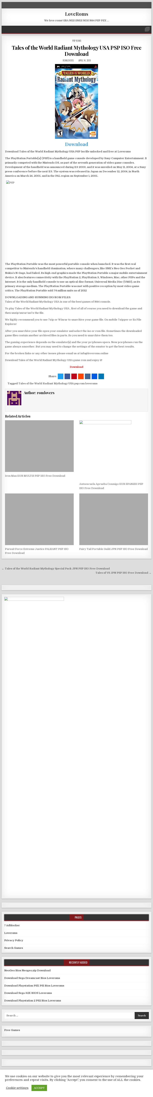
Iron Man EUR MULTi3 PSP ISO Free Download (35, 475)
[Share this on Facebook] (67, 376)
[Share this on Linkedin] (101, 376)
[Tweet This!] (60, 376)
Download (76, 144)
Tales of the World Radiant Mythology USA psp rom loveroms (57, 383)
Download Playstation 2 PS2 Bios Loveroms (32, 1000)
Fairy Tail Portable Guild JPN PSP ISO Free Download (113, 549)
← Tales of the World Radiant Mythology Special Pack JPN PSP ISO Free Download (56, 568)
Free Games (12, 1030)
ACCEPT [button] (39, 1087)
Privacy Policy (13, 940)
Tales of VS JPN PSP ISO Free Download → (123, 572)
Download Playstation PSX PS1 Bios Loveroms (34, 985)
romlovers (68, 60)
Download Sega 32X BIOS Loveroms (28, 992)
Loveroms (10, 932)
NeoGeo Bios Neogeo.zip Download (27, 970)
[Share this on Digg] (94, 376)
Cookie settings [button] (17, 1088)
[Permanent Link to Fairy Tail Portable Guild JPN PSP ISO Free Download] (113, 519)
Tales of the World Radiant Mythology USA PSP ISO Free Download (76, 50)
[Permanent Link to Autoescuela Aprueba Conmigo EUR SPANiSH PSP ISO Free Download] (113, 450)
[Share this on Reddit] (81, 376)
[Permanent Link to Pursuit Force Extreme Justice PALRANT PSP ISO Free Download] (39, 519)
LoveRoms (76, 14)
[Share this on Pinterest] (74, 376)
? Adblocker (12, 925)
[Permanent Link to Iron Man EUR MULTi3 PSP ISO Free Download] (39, 446)
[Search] (147, 29)
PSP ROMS (76, 40)
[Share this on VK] (87, 376)
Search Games (13, 947)
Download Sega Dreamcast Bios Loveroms (32, 978)
